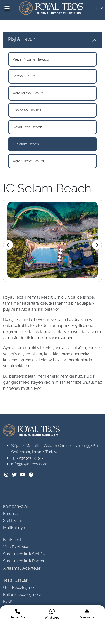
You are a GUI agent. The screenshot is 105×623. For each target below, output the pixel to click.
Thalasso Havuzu (27, 110)
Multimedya (14, 527)
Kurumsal (12, 513)
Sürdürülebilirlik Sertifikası (26, 554)
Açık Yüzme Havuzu (29, 161)
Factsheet (12, 539)
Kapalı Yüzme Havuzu (31, 59)
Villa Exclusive (16, 546)
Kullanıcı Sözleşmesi (22, 594)
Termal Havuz (24, 76)
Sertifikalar (12, 520)
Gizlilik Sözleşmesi (19, 587)
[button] (97, 245)
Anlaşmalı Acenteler (21, 568)
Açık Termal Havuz (28, 93)
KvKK (7, 601)
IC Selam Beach (26, 144)
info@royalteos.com (29, 464)
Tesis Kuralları (15, 580)
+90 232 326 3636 (27, 458)
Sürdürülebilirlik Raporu (24, 561)
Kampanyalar (15, 506)
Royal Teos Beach (27, 127)
